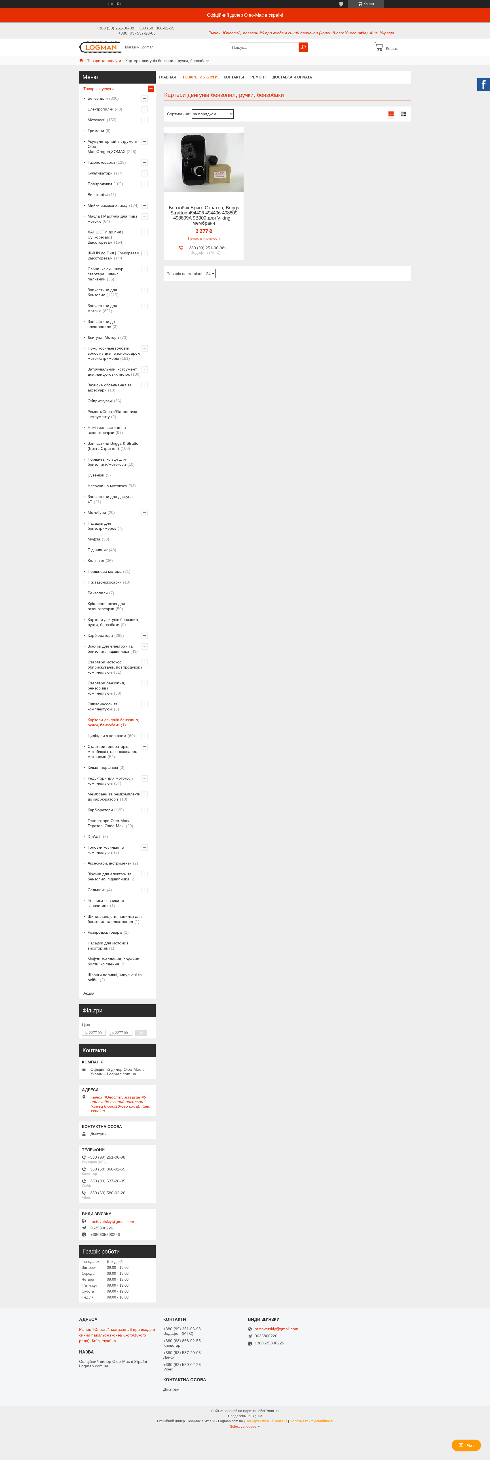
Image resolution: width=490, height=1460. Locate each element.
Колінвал (96, 560)
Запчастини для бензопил (102, 292)
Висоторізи (98, 194)
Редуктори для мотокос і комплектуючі (110, 781)
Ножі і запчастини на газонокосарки (107, 430)
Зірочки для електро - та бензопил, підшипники (110, 649)
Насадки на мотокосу (107, 486)
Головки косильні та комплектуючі (106, 850)
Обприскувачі (100, 401)
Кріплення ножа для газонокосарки (106, 606)
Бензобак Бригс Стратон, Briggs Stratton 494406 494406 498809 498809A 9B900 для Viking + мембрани (204, 215)
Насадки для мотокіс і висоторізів (108, 945)
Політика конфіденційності (311, 1421)
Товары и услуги (199, 77)
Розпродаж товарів (105, 932)
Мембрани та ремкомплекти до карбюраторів (114, 796)
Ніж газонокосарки (105, 582)
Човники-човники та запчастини (106, 903)
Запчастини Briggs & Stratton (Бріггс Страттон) (114, 446)
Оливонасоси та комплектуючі (103, 706)
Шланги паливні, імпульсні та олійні (115, 977)
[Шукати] (303, 47)
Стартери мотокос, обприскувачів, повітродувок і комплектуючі (115, 667)
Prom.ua (272, 1411)
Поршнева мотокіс (105, 571)
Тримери (96, 130)
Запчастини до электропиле (101, 324)
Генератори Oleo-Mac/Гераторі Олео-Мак (108, 823)
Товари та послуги (104, 60)
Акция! (89, 993)
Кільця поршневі (103, 767)
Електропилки (100, 109)
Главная (167, 77)
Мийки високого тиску (108, 205)
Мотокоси (96, 120)
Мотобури (97, 512)
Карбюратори (100, 635)
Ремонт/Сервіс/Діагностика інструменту (112, 414)
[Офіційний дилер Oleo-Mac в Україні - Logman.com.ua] (100, 47)
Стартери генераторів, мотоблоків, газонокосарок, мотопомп (113, 751)
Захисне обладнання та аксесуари (110, 387)
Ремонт (258, 77)
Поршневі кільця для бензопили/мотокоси (107, 462)
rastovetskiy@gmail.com (112, 1221)
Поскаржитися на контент (266, 1421)
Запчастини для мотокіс (102, 308)
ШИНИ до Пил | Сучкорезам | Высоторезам (115, 255)
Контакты (234, 77)
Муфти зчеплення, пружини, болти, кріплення (114, 961)
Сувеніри (96, 475)
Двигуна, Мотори (103, 337)
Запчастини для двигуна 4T (110, 499)
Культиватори (100, 173)
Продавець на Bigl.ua (245, 1416)
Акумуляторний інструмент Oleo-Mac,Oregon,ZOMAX (113, 146)
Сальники (96, 890)
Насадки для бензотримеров (102, 526)
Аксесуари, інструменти (110, 863)
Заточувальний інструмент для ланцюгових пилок (112, 371)
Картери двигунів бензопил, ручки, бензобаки (113, 622)
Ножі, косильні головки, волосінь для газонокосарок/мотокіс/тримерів (114, 353)
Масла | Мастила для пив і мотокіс (112, 219)
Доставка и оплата (292, 77)
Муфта (94, 539)
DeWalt (95, 836)
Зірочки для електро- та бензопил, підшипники (110, 876)
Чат (470, 1445)
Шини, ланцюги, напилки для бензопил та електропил (115, 919)
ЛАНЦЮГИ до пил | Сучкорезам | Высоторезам (105, 237)
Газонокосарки (101, 162)
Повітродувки (100, 184)
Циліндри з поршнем (107, 735)
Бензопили (98, 98)
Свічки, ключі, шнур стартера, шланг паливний (105, 274)
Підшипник (97, 550)
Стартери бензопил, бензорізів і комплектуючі (106, 688)
